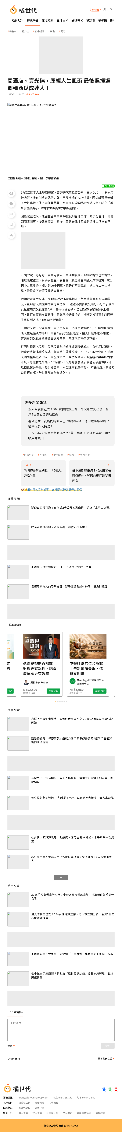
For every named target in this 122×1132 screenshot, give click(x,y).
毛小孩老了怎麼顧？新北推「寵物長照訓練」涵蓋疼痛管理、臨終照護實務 (72, 975)
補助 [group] (52, 31)
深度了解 (26, 691)
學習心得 (85, 454)
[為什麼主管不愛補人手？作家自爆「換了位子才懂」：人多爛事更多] (18, 862)
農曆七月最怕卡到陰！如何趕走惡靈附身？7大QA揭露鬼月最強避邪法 (72, 720)
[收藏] (11, 224)
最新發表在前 (105, 1058)
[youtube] (116, 1090)
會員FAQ (39, 1107)
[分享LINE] (11, 204)
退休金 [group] (25, 31)
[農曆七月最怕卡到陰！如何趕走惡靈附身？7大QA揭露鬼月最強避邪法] (18, 724)
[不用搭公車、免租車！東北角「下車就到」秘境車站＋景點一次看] (18, 959)
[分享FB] (11, 193)
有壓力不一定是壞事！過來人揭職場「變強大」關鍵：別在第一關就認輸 (72, 780)
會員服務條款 (84, 1112)
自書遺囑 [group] (39, 31)
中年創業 (58, 454)
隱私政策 (100, 1112)
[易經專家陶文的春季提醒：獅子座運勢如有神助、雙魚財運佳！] (18, 591)
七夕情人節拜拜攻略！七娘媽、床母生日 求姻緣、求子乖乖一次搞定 (72, 839)
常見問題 (67, 1112)
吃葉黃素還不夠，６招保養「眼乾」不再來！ (59, 527)
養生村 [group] (13, 31)
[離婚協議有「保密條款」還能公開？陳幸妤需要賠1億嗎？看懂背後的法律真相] (18, 743)
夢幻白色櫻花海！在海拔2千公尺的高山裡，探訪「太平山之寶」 (71, 507)
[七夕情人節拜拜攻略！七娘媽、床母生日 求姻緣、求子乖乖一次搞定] (18, 842)
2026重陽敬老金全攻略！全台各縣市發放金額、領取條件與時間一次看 (72, 896)
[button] (110, 10)
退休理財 (18, 20)
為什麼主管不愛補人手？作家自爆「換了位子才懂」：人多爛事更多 (71, 859)
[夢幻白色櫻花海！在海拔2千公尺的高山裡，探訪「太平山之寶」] (18, 512)
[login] (105, 10)
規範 (9, 1046)
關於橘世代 (24, 1102)
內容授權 (53, 1102)
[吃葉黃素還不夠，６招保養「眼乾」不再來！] (18, 532)
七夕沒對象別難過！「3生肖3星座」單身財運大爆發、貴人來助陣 (72, 797)
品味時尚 (77, 20)
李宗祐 (43, 454)
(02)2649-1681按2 (62, 1097)
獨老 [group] (63, 31)
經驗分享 (29, 454)
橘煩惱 (90, 20)
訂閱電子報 (52, 1112)
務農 (71, 454)
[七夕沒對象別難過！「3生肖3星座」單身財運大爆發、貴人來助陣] (18, 803)
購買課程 (95, 9)
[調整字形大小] (11, 235)
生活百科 (62, 20)
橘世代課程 (24, 1107)
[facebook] (104, 1090)
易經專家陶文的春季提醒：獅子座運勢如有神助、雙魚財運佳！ (70, 586)
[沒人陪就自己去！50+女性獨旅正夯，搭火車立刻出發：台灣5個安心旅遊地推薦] (18, 919)
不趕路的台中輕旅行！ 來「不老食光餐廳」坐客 (61, 567)
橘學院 (102, 20)
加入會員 (23, 1112)
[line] (110, 1090)
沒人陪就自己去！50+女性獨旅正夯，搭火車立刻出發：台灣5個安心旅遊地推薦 (72, 916)
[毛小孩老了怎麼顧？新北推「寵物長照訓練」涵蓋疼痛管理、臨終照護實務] (18, 978)
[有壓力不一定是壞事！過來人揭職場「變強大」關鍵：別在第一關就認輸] (18, 783)
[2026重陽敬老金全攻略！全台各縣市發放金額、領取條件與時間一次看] (18, 900)
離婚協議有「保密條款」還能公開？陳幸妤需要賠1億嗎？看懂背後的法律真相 (71, 740)
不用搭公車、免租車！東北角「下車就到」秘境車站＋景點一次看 (72, 954)
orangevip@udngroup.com (33, 1097)
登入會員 (37, 1112)
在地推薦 (48, 20)
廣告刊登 (39, 1102)
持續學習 (33, 20)
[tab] (55, 701)
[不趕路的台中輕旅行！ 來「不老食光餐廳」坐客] (18, 572)
